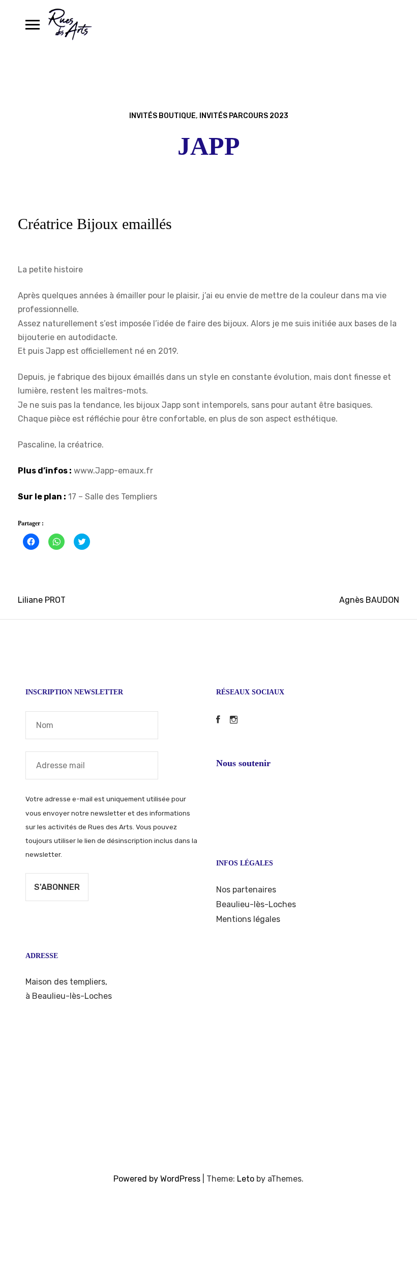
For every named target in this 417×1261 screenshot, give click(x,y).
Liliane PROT (42, 600)
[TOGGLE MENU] (32, 24)
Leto (245, 1179)
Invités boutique (162, 115)
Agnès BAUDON (369, 600)
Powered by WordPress (156, 1179)
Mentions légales (248, 919)
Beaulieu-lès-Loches (256, 904)
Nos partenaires (246, 889)
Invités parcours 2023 (243, 115)
